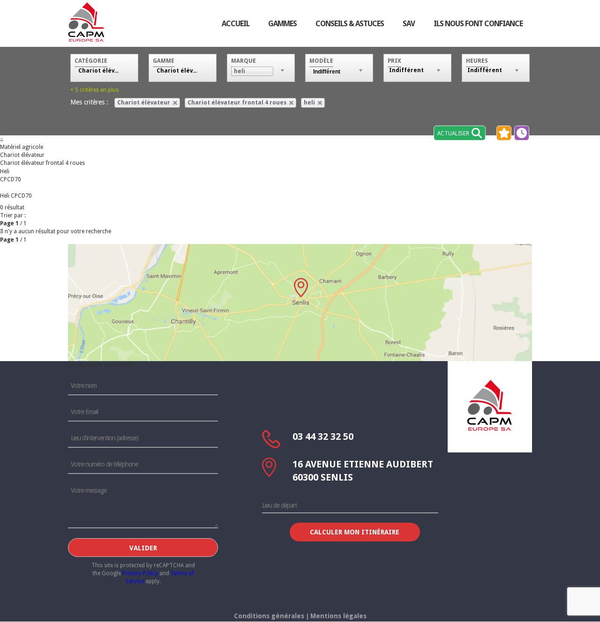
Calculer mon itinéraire (354, 532)
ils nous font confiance (478, 23)
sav (409, 23)
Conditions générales (269, 616)
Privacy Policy (140, 573)
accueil (235, 23)
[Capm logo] (490, 405)
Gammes (282, 23)
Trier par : (13, 215)
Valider (143, 548)
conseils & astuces (349, 23)
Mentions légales (338, 616)
